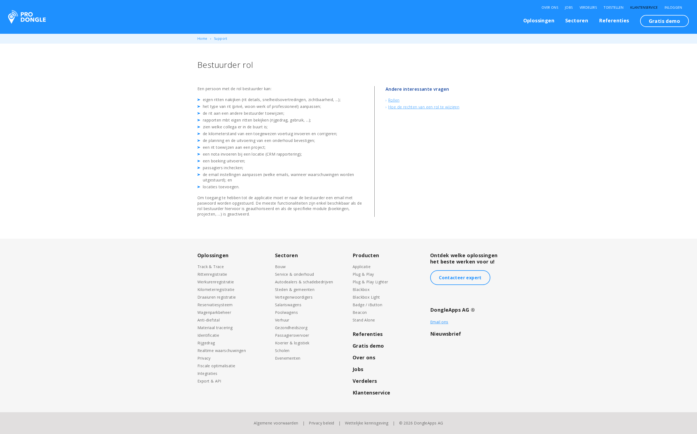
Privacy (204, 358)
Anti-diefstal (208, 320)
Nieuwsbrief (445, 333)
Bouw (280, 266)
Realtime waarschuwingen (221, 350)
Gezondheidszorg (291, 327)
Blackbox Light (366, 297)
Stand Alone (364, 320)
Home (202, 38)
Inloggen (673, 7)
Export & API (209, 381)
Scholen (282, 350)
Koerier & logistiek (292, 342)
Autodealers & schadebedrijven (304, 281)
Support (220, 38)
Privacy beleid (321, 423)
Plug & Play (363, 274)
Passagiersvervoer (292, 335)
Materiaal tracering (215, 327)
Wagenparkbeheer (214, 312)
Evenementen (287, 358)
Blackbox (361, 289)
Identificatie (208, 335)
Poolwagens (286, 312)
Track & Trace (210, 266)
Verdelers (588, 7)
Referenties (614, 20)
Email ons (439, 321)
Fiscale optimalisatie (216, 365)
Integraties (207, 373)
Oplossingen (538, 20)
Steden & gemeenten (294, 289)
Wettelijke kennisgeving (367, 423)
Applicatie (362, 266)
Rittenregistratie (212, 274)
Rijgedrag (206, 342)
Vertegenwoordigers (294, 297)
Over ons (364, 357)
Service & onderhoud (294, 274)
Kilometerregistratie (215, 289)
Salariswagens (288, 304)
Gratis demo (664, 21)
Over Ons (550, 7)
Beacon (360, 312)
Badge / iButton (367, 304)
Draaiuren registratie (216, 297)
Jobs (569, 7)
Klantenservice (644, 7)
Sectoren (576, 20)
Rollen (393, 100)
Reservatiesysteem (215, 304)
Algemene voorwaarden (276, 423)
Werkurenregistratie (215, 281)
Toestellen (613, 7)
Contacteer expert (460, 278)
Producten (366, 255)
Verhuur (282, 320)
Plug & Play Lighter (370, 281)
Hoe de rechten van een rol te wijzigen (423, 107)
